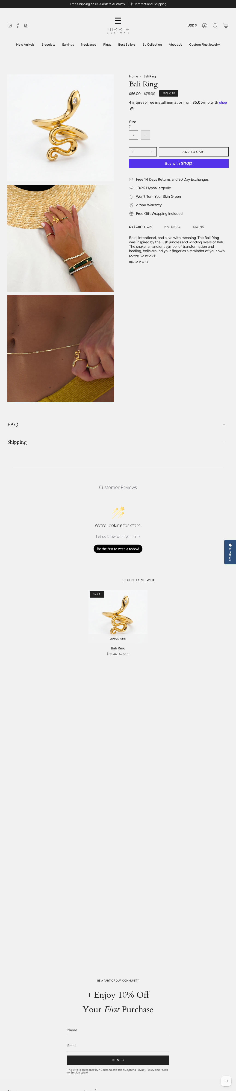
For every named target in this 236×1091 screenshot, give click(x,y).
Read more (139, 261)
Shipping (17, 442)
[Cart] (226, 25)
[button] (215, 25)
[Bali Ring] (118, 616)
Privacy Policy (145, 1069)
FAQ (12, 424)
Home (133, 76)
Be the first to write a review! (118, 549)
